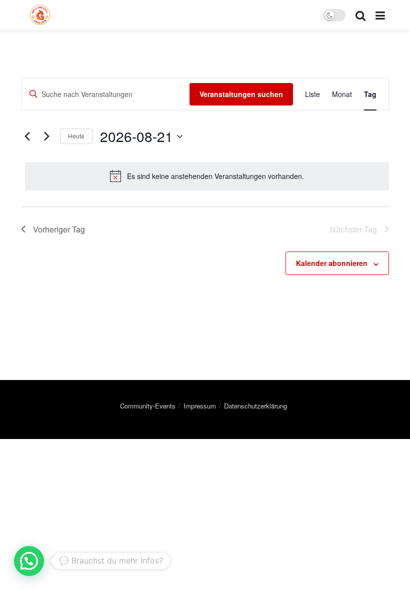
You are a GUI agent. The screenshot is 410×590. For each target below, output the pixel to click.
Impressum (200, 405)
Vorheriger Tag (59, 229)
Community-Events (148, 405)
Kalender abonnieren (332, 263)
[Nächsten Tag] (46, 136)
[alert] (207, 176)
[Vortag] (27, 136)
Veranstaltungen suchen (241, 94)
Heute (76, 136)
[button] (29, 561)
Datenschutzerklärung (255, 405)
